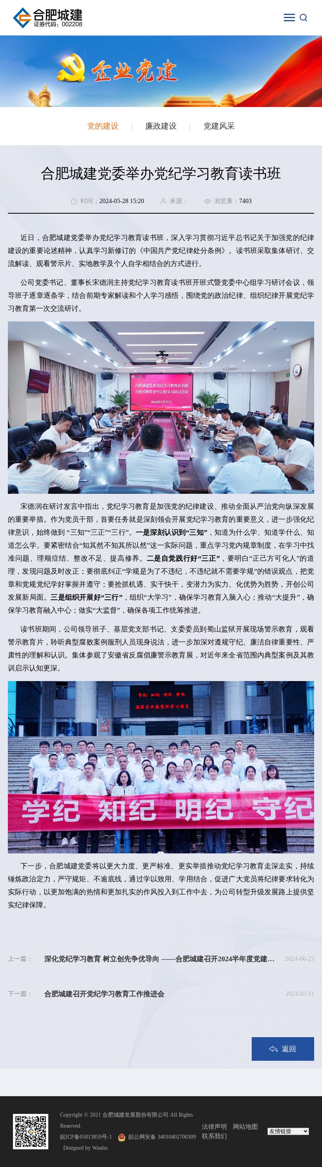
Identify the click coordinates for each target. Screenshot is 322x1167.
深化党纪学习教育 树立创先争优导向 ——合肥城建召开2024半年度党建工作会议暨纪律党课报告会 (161, 959)
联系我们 (214, 1136)
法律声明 (214, 1126)
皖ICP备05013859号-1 (86, 1137)
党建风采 (219, 126)
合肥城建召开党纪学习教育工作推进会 (104, 994)
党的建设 (103, 126)
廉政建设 (161, 126)
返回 (289, 1049)
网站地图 (245, 1126)
